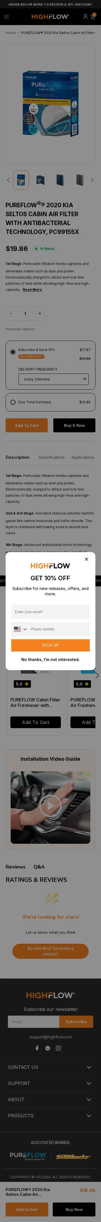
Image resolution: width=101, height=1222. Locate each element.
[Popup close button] (86, 560)
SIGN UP (50, 645)
